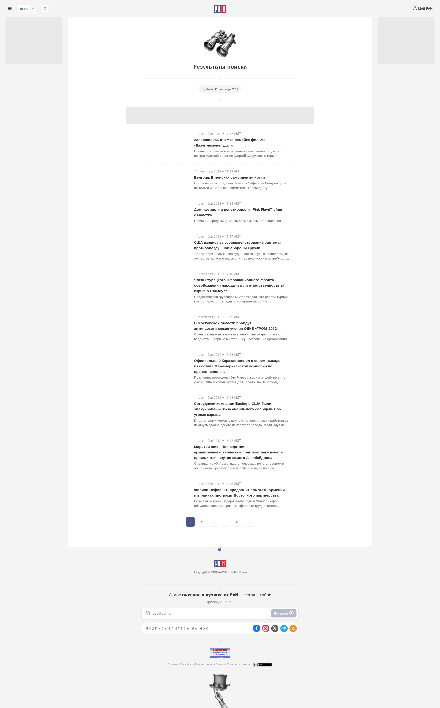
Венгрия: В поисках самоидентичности (229, 177)
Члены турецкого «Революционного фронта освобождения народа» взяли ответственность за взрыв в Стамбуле (239, 285)
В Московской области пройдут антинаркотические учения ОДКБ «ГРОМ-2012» (236, 326)
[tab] (276, 150)
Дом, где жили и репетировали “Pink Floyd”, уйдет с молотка (239, 212)
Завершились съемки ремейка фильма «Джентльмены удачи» (230, 142)
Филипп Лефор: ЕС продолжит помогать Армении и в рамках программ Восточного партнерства (239, 492)
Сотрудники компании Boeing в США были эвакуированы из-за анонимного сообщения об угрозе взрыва (237, 409)
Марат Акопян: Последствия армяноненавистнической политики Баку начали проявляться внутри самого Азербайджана (238, 452)
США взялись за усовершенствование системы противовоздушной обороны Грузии (237, 245)
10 (237, 522)
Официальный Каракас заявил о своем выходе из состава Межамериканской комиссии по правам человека (237, 366)
